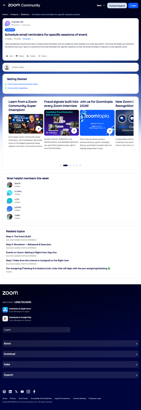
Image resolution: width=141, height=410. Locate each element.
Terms (4, 398)
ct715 (17, 199)
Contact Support (117, 6)
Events (9, 272)
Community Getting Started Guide (23, 84)
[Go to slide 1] (60, 165)
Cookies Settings (79, 398)
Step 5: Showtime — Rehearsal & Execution (28, 244)
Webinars (25, 14)
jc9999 (18, 207)
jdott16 (18, 183)
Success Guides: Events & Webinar (21, 240)
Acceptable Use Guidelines (41, 398)
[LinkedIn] (10, 391)
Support (8, 375)
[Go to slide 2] (64, 165)
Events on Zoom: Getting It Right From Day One (31, 252)
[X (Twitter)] (16, 391)
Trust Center (23, 398)
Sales (7, 364)
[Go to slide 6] (80, 165)
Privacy (13, 398)
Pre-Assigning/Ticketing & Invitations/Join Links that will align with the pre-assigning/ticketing (56, 268)
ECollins (18, 191)
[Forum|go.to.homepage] (24, 5)
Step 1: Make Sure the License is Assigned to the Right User (37, 260)
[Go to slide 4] (73, 165)
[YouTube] (22, 391)
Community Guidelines (18, 88)
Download (9, 354)
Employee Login (95, 398)
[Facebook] (34, 391)
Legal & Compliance (62, 398)
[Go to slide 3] (68, 165)
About (7, 343)
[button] (4, 5)
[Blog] (4, 391)
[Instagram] (28, 391)
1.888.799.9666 (22, 302)
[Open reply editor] (70, 67)
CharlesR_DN (17, 22)
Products (14, 14)
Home (5, 14)
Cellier (17, 215)
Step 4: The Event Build (18, 236)
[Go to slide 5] (77, 165)
